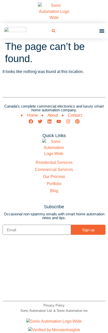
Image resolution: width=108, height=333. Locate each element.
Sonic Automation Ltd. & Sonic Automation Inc (54, 311)
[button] (53, 31)
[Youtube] (59, 121)
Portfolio (54, 184)
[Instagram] (68, 121)
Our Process (54, 176)
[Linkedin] (49, 121)
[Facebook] (31, 121)
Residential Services (54, 162)
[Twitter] (40, 121)
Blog (54, 191)
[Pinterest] (77, 121)
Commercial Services (54, 169)
